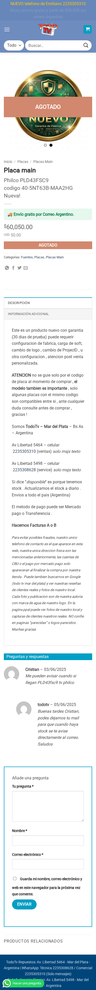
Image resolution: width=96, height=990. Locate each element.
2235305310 (24, 451)
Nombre (19, 831)
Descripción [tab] (19, 303)
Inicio (8, 162)
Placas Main (43, 162)
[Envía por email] (26, 268)
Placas (22, 162)
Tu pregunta (23, 786)
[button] (7, 29)
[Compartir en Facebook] (13, 268)
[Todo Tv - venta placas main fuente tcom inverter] (48, 29)
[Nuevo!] (48, 107)
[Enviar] (86, 46)
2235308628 (24, 469)
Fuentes (27, 257)
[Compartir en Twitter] (19, 268)
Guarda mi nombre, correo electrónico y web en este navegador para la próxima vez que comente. (47, 887)
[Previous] (12, 107)
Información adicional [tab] (28, 314)
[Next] (84, 107)
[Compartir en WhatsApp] (7, 268)
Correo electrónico (27, 854)
